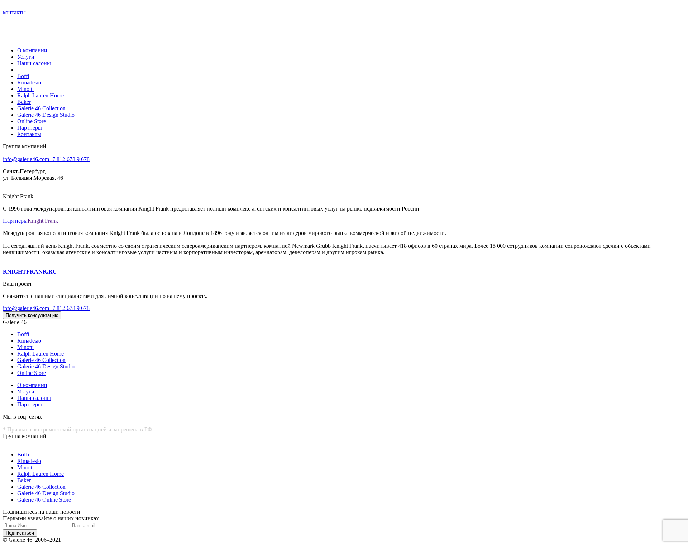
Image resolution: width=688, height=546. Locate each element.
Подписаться (20, 533)
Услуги (25, 57)
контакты (14, 12)
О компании (32, 50)
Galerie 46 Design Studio (46, 115)
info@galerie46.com (26, 159)
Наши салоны (34, 63)
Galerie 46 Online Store (44, 500)
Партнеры (29, 128)
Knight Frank (43, 221)
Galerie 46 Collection (41, 108)
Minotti (25, 89)
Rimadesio (29, 82)
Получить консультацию (32, 315)
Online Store (31, 121)
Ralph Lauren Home (40, 95)
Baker (24, 102)
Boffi (23, 76)
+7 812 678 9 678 (69, 159)
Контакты (29, 134)
